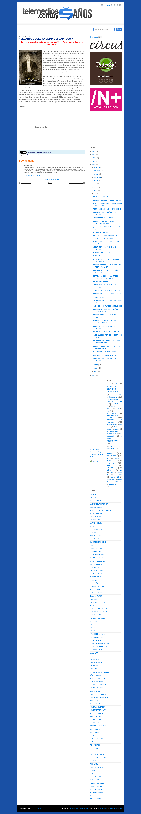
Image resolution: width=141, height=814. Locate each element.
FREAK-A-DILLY (95, 498)
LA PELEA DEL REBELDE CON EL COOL (107, 332)
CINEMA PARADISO (96, 548)
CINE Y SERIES (95, 545)
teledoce (29, 155)
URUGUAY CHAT (95, 777)
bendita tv (113, 397)
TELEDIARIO (94, 748)
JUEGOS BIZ (94, 631)
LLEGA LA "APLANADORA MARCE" (105, 352)
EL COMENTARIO (96, 580)
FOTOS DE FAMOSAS (97, 618)
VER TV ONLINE (95, 780)
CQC (108, 411)
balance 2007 (118, 395)
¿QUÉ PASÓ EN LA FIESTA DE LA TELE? (107, 290)
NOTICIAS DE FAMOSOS (98, 685)
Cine (62, 30)
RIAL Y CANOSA (95, 716)
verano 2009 (118, 475)
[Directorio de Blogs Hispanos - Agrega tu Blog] (97, 456)
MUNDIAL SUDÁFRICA (97, 678)
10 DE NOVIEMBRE (96, 529)
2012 (94, 151)
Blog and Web (102, 808)
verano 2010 (114, 477)
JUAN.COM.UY (95, 520)
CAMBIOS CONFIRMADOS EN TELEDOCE (107, 306)
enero (96, 371)
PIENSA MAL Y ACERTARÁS (99, 697)
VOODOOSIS (94, 796)
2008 (94, 164)
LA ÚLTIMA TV (94, 653)
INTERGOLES (94, 621)
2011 (94, 154)
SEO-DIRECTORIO (96, 720)
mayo (96, 190)
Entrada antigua (26, 183)
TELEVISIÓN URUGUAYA (98, 757)
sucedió (117, 458)
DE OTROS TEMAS (96, 570)
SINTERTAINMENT (96, 732)
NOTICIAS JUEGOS (96, 688)
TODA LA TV (94, 764)
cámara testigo (114, 401)
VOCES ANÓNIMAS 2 (97, 789)
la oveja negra (111, 433)
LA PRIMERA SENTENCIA (102, 232)
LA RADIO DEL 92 (96, 523)
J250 (91, 624)
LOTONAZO (94, 666)
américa (116, 384)
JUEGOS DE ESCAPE (97, 634)
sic (108, 458)
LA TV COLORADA (96, 650)
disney (115, 411)
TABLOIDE (93, 735)
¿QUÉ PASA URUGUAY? (98, 710)
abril (95, 194)
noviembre (97, 171)
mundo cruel (118, 444)
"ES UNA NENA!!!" (99, 297)
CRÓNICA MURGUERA (97, 507)
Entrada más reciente (76, 183)
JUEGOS (93, 628)
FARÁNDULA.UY (95, 615)
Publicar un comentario (52, 179)
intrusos (116, 429)
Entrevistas (47, 30)
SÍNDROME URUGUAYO (98, 726)
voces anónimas (37, 155)
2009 (94, 161)
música (112, 446)
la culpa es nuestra (113, 431)
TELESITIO (93, 751)
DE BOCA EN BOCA (96, 567)
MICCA (92, 526)
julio (95, 184)
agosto (96, 180)
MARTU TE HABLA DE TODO (99, 672)
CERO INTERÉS (95, 539)
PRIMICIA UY (94, 700)
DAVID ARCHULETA (96, 564)
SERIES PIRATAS (96, 723)
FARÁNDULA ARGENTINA (98, 612)
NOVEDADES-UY (95, 691)
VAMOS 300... (98, 256)
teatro (109, 460)
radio (112, 448)
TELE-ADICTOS (95, 745)
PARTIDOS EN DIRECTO (98, 694)
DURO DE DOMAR (96, 577)
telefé (109, 465)
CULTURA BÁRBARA (97, 558)
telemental (111, 470)
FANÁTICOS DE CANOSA (98, 609)
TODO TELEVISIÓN (96, 767)
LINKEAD (93, 656)
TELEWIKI (93, 761)
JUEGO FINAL (94, 494)
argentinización (111, 386)
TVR (111, 472)
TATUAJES (93, 742)
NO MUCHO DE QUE (97, 681)
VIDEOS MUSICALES (97, 783)
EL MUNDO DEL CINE (97, 586)
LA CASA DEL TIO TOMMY (99, 504)
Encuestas (71, 30)
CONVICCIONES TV (96, 551)
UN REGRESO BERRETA (101, 281)
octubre (96, 174)
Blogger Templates (116, 808)
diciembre (97, 167)
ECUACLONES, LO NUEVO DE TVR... (105, 355)
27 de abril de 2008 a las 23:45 (33, 175)
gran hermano (111, 424)
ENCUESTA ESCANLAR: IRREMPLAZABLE (107, 200)
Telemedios (85, 30)
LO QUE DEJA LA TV (97, 659)
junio (95, 187)
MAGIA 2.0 (93, 669)
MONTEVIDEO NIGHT (97, 513)
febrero (96, 368)
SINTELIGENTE (95, 729)
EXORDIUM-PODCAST (97, 602)
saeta (110, 453)
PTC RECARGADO (96, 704)
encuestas (111, 418)
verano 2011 (111, 479)
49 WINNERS (94, 532)
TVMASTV (93, 770)
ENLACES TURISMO (97, 596)
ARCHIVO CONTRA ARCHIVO (103, 218)
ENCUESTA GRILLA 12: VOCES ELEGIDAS (107, 294)
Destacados (28, 30)
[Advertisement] (106, 127)
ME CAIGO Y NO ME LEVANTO (100, 510)
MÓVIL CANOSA (95, 675)
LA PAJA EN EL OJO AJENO (99, 643)
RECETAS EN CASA (96, 713)
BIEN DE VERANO (96, 536)
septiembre (97, 177)
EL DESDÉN (94, 583)
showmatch (111, 456)
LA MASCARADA (95, 640)
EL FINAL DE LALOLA (100, 197)
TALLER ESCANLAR (96, 739)
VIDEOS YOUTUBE (96, 786)
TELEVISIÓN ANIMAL (97, 754)
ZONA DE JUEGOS (96, 799)
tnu (121, 470)
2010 (94, 158)
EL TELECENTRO (96, 593)
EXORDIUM (93, 599)
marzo (96, 365)
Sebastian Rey (73, 808)
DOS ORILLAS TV (96, 574)
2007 (94, 375)
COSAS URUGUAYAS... (97, 555)
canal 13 (117, 404)
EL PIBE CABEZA (96, 589)
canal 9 (113, 406)
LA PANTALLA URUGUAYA (98, 647)
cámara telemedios (113, 399)
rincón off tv (117, 451)
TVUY (92, 773)
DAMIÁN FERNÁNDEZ (97, 561)
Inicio (50, 183)
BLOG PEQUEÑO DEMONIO (99, 542)
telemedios (111, 468)
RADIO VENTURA (96, 517)
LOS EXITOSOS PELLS (98, 662)
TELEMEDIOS (38, 808)
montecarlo (113, 440)
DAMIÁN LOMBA (95, 501)
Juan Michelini (84, 808)
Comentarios (94, 37)
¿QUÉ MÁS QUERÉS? (97, 707)
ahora (108, 384)
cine (117, 408)
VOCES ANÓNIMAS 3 (97, 792)
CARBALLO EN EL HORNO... (102, 252)
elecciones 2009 (112, 415)
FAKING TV (93, 605)
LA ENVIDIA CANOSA (97, 637)
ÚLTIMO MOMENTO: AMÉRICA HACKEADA (107, 209)
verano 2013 (118, 481)
